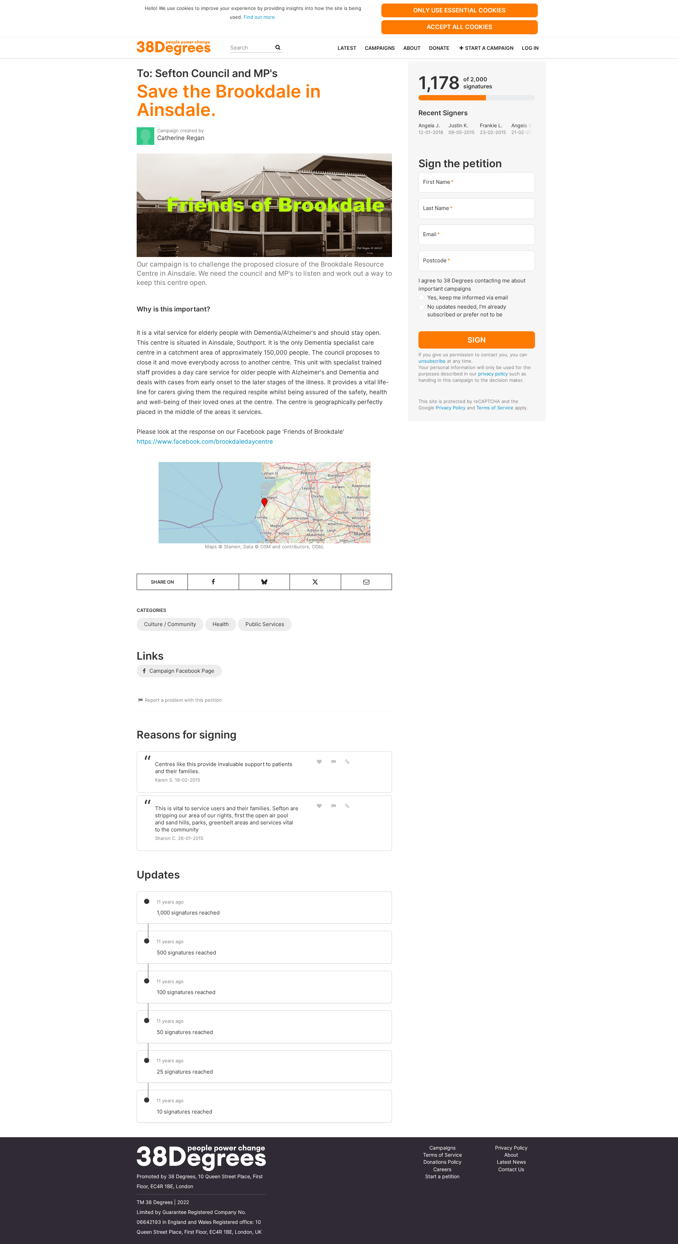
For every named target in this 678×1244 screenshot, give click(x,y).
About (412, 48)
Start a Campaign (489, 48)
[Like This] (319, 761)
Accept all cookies (459, 26)
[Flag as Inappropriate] (333, 761)
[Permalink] (347, 761)
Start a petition (442, 1176)
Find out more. (260, 17)
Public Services (264, 624)
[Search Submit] (277, 47)
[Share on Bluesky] (264, 582)
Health (221, 624)
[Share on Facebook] (213, 582)
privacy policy (493, 373)
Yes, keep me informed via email (467, 297)
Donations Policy (442, 1162)
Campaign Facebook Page (181, 670)
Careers (442, 1169)
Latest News (511, 1162)
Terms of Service (494, 407)
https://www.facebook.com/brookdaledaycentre (205, 441)
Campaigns (380, 48)
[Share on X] (315, 582)
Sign (477, 339)
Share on (162, 582)
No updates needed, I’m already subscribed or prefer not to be (466, 310)
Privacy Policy (450, 407)
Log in (530, 48)
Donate (439, 48)
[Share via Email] (366, 582)
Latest (347, 48)
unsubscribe (432, 361)
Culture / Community (170, 624)
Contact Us (511, 1169)
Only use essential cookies (459, 10)
